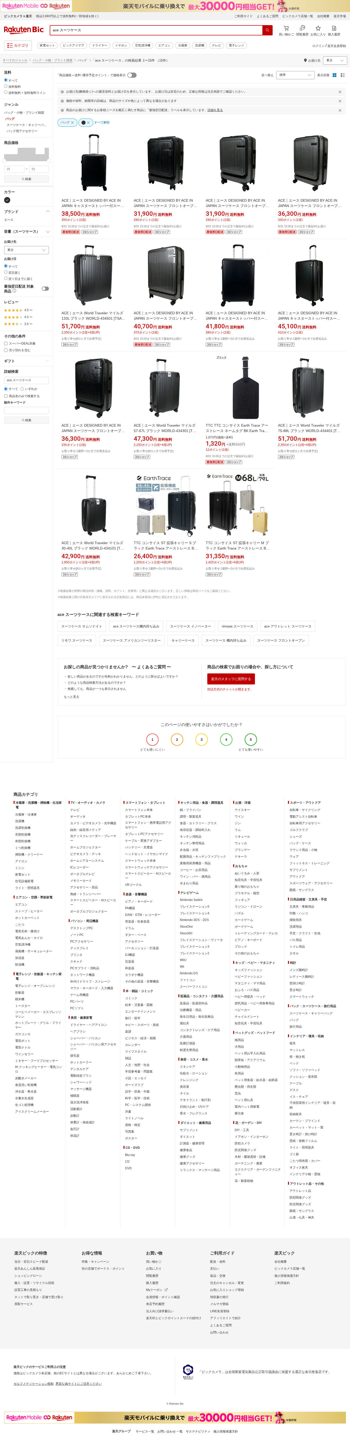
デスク (294, 1090)
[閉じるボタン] (341, 92)
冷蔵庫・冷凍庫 (26, 814)
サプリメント (189, 1130)
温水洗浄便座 (79, 1102)
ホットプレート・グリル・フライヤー (38, 1025)
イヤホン (121, 45)
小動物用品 (242, 1066)
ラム (238, 830)
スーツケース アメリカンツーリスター (132, 640)
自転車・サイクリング (305, 810)
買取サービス (23, 1304)
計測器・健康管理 (192, 1143)
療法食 (239, 1113)
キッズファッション (248, 970)
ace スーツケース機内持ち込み (136, 626)
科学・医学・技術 (137, 1098)
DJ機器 (130, 955)
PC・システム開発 (138, 1105)
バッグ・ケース (300, 843)
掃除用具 (296, 920)
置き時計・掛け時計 (303, 1134)
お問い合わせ (219, 1332)
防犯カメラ (242, 1143)
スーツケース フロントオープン (281, 640)
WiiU (183, 960)
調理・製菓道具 (190, 816)
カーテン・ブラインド (305, 1121)
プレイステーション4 (194, 913)
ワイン (239, 816)
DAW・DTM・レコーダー (142, 915)
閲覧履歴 (152, 1276)
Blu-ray (130, 1155)
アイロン (21, 861)
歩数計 (74, 1115)
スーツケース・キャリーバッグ (311, 1013)
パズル (239, 913)
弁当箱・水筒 (189, 850)
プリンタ (76, 955)
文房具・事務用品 (302, 906)
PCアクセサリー (81, 941)
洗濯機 (199, 45)
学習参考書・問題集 (139, 1071)
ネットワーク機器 (82, 975)
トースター (22, 1006)
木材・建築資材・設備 (250, 1157)
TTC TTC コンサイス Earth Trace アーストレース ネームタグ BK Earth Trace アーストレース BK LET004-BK (237, 430)
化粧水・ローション (194, 1073)
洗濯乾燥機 (22, 828)
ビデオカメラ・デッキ (85, 854)
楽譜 (128, 1031)
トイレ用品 (297, 946)
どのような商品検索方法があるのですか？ (97, 682)
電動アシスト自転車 (303, 816)
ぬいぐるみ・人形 (247, 873)
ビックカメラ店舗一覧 (297, 16)
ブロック (241, 946)
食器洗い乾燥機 (26, 1085)
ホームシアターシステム (87, 860)
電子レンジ (236, 45)
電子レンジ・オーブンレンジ (35, 986)
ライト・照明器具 (27, 888)
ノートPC (77, 935)
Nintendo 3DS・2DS (194, 920)
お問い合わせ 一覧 (170, 1431)
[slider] (4, 161)
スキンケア (187, 1066)
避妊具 (184, 1023)
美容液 (184, 1086)
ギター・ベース (136, 935)
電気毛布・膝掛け (27, 931)
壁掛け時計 (297, 983)
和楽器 (129, 968)
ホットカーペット (27, 918)
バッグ (294, 1020)
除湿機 (19, 964)
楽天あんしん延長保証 (29, 1268)
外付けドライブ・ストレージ (90, 981)
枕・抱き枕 (297, 1056)
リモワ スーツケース (76, 640)
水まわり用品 (189, 883)
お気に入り (153, 1268)
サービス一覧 (145, 1431)
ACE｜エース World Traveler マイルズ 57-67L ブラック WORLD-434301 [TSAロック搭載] (165, 430)
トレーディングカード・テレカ (256, 933)
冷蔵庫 (182, 45)
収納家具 (296, 1114)
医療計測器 (187, 1043)
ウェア (294, 856)
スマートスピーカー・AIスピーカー (93, 902)
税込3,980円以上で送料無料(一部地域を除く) (67, 16)
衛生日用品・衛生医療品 (197, 1016)
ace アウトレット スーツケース (288, 626)
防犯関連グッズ (300, 1197)
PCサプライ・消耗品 (84, 968)
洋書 (128, 1111)
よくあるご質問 (267, 16)
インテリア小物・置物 (305, 1174)
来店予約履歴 (155, 1304)
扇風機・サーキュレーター (33, 951)
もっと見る (71, 697)
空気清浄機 (142, 45)
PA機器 (130, 908)
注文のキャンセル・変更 (227, 1283)
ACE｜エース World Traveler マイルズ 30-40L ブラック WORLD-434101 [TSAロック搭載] (93, 548)
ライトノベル (134, 1118)
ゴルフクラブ (299, 830)
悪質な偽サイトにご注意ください (79, 1384)
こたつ (19, 924)
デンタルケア (79, 1069)
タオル (294, 953)
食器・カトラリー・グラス (198, 823)
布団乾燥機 (22, 841)
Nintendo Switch (191, 900)
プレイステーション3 (194, 946)
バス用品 (296, 940)
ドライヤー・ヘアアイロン (88, 1025)
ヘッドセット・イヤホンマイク (146, 854)
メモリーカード (81, 880)
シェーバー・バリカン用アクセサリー (93, 1047)
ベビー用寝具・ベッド (250, 996)
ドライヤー (99, 45)
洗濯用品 (296, 926)
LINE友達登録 (219, 1311)
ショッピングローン (28, 1276)
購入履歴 (152, 1283)
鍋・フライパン (190, 810)
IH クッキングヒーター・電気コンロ (38, 1069)
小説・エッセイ (136, 1078)
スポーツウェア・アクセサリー (311, 883)
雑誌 (128, 1058)
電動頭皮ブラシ (81, 1075)
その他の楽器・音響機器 (142, 981)
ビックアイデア (73, 45)
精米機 (19, 999)
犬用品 (239, 1046)
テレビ (216, 45)
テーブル (296, 1083)
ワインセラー (24, 1054)
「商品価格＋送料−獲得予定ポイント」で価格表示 (91, 75)
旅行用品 (296, 1026)
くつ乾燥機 (22, 848)
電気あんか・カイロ (29, 938)
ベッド (294, 1063)
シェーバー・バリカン (85, 1038)
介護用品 (186, 1036)
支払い (214, 1268)
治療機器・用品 (190, 1010)
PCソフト (77, 1008)
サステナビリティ (198, 1431)
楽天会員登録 (336, 46)
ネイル (184, 1093)
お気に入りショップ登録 (227, 1290)
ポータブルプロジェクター (88, 911)
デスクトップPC (81, 928)
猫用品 (239, 1040)
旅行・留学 (132, 1018)
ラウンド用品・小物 (303, 850)
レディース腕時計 (302, 976)
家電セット (47, 45)
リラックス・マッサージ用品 (200, 1170)
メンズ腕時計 (299, 970)
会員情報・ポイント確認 (163, 1297)
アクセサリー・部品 (84, 887)
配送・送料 (217, 1261)
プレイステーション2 (194, 953)
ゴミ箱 (294, 1154)
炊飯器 (19, 992)
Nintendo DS (189, 973)
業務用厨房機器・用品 (195, 863)
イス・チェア (299, 1096)
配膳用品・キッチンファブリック (203, 856)
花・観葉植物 (244, 1181)
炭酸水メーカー (26, 1078)
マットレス (297, 1050)
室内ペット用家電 (247, 1107)
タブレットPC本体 (138, 816)
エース (8, 220)
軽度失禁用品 (189, 1050)
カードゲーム (244, 920)
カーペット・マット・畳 (306, 1127)
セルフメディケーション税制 (34, 1384)
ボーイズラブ (134, 1085)
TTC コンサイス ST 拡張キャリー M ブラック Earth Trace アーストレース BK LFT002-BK (237, 548)
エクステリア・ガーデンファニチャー (258, 1172)
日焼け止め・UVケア (194, 1107)
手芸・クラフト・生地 (305, 933)
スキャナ (76, 961)
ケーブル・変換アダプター (143, 840)
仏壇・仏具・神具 (302, 1217)
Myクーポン (154, 1290)
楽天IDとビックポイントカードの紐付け (173, 1318)
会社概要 (323, 16)
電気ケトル (22, 1047)
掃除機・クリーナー (29, 854)
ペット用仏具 (244, 1100)
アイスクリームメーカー (32, 1111)
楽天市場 (340, 16)
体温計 (74, 1135)
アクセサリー (134, 941)
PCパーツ (77, 1001)
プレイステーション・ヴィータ (201, 940)
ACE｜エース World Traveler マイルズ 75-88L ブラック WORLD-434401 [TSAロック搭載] (310, 430)
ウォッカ (241, 843)
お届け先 (10, 241)
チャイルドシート (247, 1016)
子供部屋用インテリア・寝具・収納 (313, 1105)
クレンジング (189, 1080)
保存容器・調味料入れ (195, 830)
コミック (131, 998)
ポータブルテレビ (82, 874)
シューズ (296, 836)
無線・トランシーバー (85, 894)
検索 (28, 179)
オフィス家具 (299, 1167)
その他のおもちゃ (247, 953)
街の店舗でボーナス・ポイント (103, 1268)
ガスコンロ (22, 1034)
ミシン (19, 868)
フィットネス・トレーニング (310, 863)
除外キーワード (15, 402)
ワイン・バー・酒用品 (195, 876)
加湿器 (19, 958)
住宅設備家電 (24, 881)
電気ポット (22, 1041)
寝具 (293, 1043)
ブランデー (242, 850)
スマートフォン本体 (139, 810)
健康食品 (186, 1150)
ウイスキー (242, 810)
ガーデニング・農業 (248, 1163)
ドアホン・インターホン (252, 1137)
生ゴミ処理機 (24, 1105)
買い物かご (153, 1261)
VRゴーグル (133, 885)
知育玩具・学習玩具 (248, 880)
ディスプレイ (79, 948)
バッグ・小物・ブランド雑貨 (53, 60)
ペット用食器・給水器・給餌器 (256, 1080)
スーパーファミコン (194, 986)
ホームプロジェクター (85, 847)
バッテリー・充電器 (139, 847)
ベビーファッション (248, 976)
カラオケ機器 (134, 975)
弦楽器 (129, 961)
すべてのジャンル (15, 60)
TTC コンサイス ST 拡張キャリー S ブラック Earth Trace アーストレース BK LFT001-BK (165, 548)
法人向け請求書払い (160, 1311)
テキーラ (241, 856)
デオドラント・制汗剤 (195, 1100)
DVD (128, 1168)
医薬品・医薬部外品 (194, 1003)
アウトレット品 (300, 1191)
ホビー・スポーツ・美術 (142, 1025)
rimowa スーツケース (237, 626)
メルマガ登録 (219, 1304)
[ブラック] (7, 200)
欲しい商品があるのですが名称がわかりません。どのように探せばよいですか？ (123, 676)
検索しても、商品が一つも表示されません (97, 689)
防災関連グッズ (245, 1150)
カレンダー (132, 1045)
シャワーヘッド (81, 1082)
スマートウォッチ (302, 996)
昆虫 (238, 1093)
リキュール (242, 836)
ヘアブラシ (78, 1031)
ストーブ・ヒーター (29, 911)
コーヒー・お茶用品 (194, 870)
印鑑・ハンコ (299, 913)
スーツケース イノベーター (190, 626)
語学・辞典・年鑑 (137, 1091)
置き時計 (296, 990)
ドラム (129, 928)
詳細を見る (215, 110)
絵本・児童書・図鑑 (139, 1005)
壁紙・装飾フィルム (303, 1141)
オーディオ (78, 816)
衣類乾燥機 (22, 834)
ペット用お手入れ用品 (250, 1053)
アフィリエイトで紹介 (225, 1318)
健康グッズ (187, 1157)
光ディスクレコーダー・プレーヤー (93, 838)
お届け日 (10, 259)
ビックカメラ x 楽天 (18, 16)
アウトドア (297, 876)
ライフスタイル (136, 1051)
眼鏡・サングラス (302, 890)
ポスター (131, 1138)
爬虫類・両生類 (245, 1086)
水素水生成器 (24, 1098)
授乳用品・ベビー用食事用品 (255, 1003)
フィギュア (242, 900)
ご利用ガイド (243, 16)
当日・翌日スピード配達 (31, 1261)
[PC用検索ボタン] (267, 30)
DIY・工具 (242, 1130)
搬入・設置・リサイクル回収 (34, 1283)
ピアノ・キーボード (139, 901)
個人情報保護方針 (286, 1276)
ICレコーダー (79, 867)
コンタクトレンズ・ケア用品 (200, 1030)
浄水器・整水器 (26, 1091)
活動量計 (76, 1109)
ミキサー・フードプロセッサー (36, 1061)
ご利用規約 (282, 1283)
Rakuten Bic (24, 30)
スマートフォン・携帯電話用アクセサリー (148, 825)
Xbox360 (186, 933)
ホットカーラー (81, 1062)
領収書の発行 (219, 1297)
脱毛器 (74, 1055)
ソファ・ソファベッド (305, 1070)
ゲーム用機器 (79, 995)
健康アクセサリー (192, 1163)
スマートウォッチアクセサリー (146, 867)
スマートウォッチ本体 (140, 860)
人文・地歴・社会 (137, 1065)
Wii (182, 966)
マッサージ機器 (81, 1089)
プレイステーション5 (194, 906)
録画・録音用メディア (85, 830)
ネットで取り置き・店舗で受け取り (39, 1297)
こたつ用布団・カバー (305, 1161)
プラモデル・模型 (247, 893)
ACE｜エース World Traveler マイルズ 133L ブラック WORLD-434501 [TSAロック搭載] (93, 318)
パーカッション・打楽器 (142, 948)
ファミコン (187, 980)
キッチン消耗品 (190, 836)
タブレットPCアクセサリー (144, 834)
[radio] (5, 80)
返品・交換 (217, 1276)
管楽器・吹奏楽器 (137, 921)
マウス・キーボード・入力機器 (91, 988)
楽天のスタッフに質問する (231, 679)
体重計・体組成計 (82, 1122)
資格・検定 (132, 1125)
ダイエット (187, 1137)
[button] (6, 154)
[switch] (45, 289)
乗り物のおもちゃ (247, 886)
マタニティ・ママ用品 (250, 983)
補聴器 (74, 1095)
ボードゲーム (244, 926)
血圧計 (74, 1129)
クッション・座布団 (303, 1076)
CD (127, 1161)
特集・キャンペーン (95, 1261)
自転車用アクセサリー (305, 823)
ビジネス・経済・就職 (140, 1038)
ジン (238, 823)
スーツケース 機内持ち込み (225, 640)
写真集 (129, 1131)
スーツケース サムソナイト (81, 626)
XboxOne (186, 926)
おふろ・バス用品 (247, 990)
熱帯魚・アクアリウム (250, 1060)
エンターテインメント (140, 1011)
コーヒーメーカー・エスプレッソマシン (38, 1014)
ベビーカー (242, 1010)
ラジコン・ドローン (248, 906)
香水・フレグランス (194, 1113)
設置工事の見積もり (28, 1290)
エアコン (164, 45)
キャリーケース (183, 640)
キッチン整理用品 (192, 843)
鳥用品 (239, 1073)
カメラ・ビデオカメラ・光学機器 (93, 823)
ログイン (318, 46)
